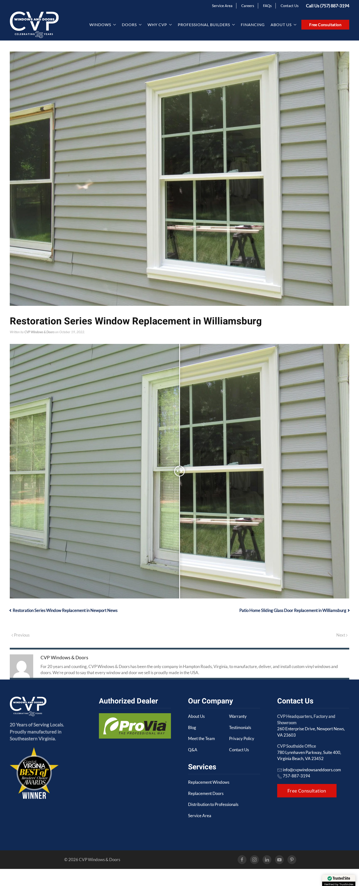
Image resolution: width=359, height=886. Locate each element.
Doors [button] (129, 24)
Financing (253, 24)
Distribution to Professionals (213, 804)
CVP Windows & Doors (39, 332)
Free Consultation (325, 24)
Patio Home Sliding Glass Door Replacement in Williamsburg (292, 610)
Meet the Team (201, 738)
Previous (21, 635)
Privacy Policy (241, 738)
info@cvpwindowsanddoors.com (312, 769)
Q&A (192, 749)
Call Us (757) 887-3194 (327, 5)
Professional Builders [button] (204, 24)
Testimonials (240, 727)
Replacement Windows (208, 782)
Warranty (238, 716)
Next (341, 635)
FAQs (267, 5)
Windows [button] (100, 24)
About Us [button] (281, 24)
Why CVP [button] (157, 24)
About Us (196, 716)
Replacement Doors (205, 793)
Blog (192, 727)
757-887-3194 (296, 775)
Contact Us (290, 5)
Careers (247, 5)
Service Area (222, 5)
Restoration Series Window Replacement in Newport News (65, 610)
